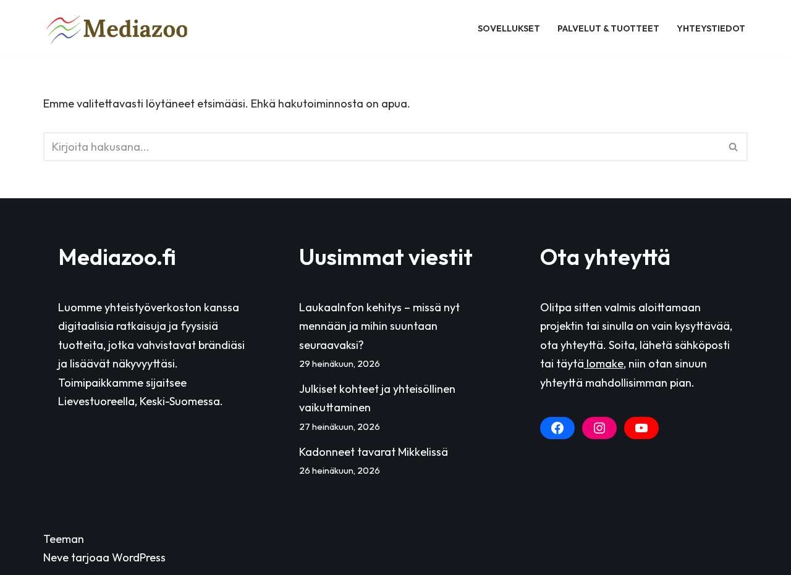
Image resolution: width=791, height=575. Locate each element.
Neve (56, 557)
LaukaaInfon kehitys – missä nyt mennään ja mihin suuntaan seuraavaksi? (379, 326)
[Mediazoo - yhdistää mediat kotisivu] (119, 28)
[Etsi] (734, 146)
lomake (604, 363)
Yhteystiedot (711, 28)
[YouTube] (641, 428)
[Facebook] (557, 428)
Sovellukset (509, 28)
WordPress (139, 557)
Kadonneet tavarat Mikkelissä (373, 452)
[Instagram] (599, 428)
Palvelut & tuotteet (608, 28)
